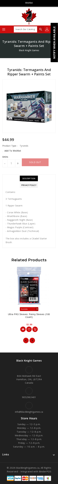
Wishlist (29, 2)
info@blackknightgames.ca (29, 411)
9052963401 (29, 397)
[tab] (29, 178)
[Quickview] (23, 329)
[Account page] (47, 29)
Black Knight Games (29, 50)
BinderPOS (45, 471)
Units (5, 157)
